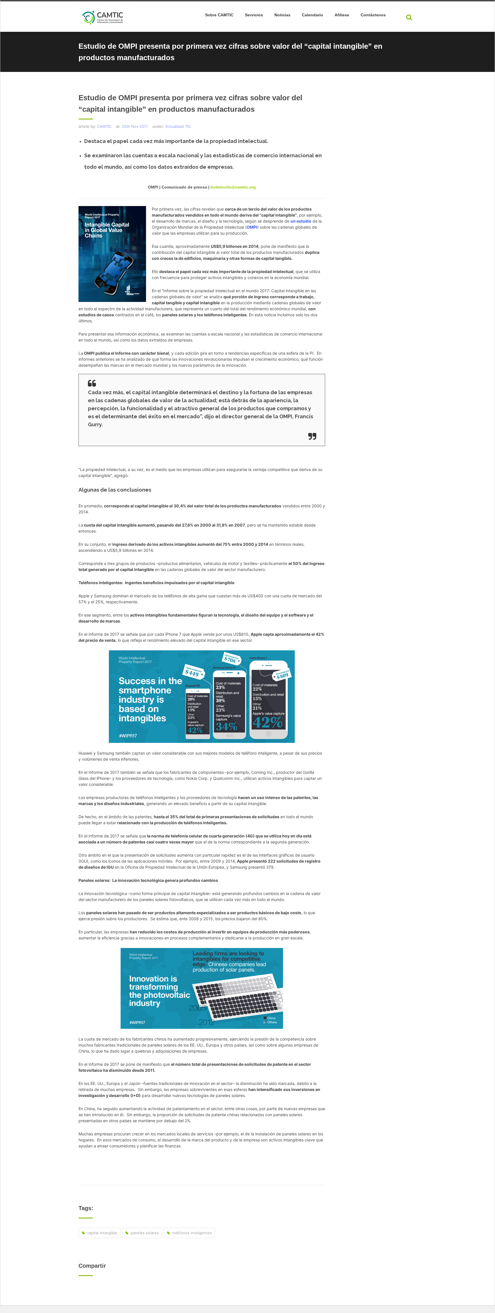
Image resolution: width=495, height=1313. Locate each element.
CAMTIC (104, 126)
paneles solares (145, 1232)
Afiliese (342, 15)
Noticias (282, 15)
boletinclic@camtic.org (233, 187)
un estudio (300, 221)
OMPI (252, 227)
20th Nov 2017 (135, 126)
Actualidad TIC (178, 126)
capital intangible (102, 1232)
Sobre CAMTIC (219, 15)
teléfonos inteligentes (192, 1232)
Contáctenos (373, 15)
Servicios (254, 15)
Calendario (312, 15)
